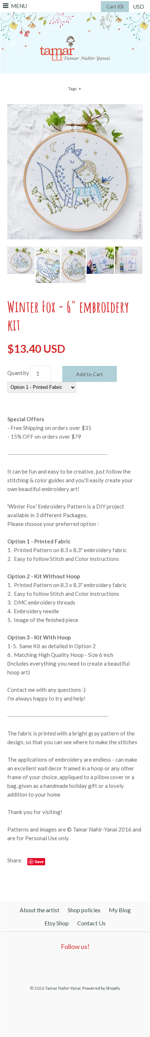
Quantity (18, 373)
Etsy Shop (56, 923)
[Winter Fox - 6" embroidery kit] (75, 108)
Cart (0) (114, 6)
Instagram (90, 965)
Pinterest (73, 965)
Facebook (56, 965)
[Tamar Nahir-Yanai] (75, 16)
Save (39, 861)
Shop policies (84, 909)
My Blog (120, 909)
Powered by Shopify (101, 988)
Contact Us (91, 923)
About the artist (39, 909)
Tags (74, 88)
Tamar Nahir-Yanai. (63, 988)
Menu (19, 6)
